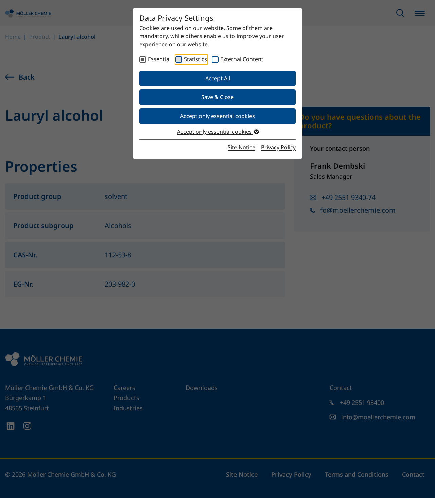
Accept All (217, 78)
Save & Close (217, 97)
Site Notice (241, 147)
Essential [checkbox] (159, 59)
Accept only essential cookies (217, 116)
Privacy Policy (278, 147)
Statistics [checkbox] (195, 59)
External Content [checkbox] (241, 59)
